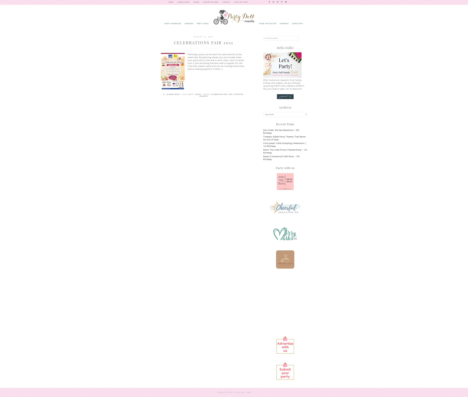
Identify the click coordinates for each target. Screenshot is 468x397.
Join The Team (241, 2)
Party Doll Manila (234, 17)
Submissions (184, 2)
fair (231, 94)
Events (198, 94)
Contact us (285, 97)
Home (171, 2)
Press (196, 2)
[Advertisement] (285, 293)
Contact (226, 2)
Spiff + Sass (246, 392)
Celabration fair (219, 94)
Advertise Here (211, 2)
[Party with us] (285, 181)
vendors (203, 96)
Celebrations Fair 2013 (203, 42)
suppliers (238, 94)
